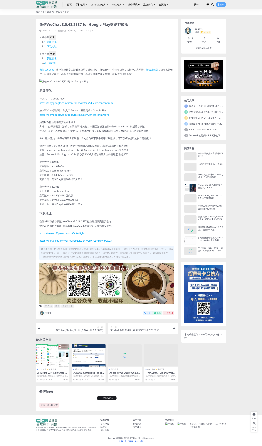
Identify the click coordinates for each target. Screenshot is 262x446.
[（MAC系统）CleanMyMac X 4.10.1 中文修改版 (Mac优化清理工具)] (161, 355)
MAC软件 (117, 4)
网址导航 (105, 430)
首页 (69, 4)
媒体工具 (114, 369)
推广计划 (137, 427)
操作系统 (133, 4)
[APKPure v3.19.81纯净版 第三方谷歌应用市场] (52, 355)
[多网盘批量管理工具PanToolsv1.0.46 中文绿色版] (190, 240)
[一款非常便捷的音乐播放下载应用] (190, 156)
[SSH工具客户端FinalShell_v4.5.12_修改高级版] (190, 177)
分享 (148, 313)
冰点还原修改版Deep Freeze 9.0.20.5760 (88, 374)
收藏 (159, 313)
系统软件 (78, 369)
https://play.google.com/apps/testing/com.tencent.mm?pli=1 (74, 114)
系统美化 (148, 4)
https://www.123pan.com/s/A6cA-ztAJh (61, 233)
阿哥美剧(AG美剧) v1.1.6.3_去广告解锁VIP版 (210, 228)
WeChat (49, 69)
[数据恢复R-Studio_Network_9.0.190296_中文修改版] (190, 219)
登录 (222, 4)
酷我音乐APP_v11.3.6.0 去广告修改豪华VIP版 (213, 117)
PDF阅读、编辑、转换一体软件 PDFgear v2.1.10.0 (210, 249)
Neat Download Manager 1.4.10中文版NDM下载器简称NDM (222, 129)
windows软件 (98, 4)
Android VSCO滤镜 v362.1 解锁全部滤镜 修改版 (123, 374)
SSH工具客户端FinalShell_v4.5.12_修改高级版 (210, 175)
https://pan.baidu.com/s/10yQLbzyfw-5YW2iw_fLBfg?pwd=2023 (75, 240)
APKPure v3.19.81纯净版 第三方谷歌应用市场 (52, 374)
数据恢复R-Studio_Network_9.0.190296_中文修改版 (210, 217)
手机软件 (80, 4)
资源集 (162, 4)
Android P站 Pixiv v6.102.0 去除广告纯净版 (210, 197)
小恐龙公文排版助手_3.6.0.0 (210, 165)
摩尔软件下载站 (130, 438)
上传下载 (42, 369)
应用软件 (52, 369)
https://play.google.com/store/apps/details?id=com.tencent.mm (76, 103)
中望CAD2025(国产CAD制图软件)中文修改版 (210, 207)
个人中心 (105, 423)
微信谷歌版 (152, 69)
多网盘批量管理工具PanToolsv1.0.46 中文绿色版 (210, 239)
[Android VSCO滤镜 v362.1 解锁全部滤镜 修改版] (125, 355)
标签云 (104, 427)
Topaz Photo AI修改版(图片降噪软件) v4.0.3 (212, 123)
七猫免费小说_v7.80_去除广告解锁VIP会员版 (213, 112)
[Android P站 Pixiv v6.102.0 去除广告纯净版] (190, 198)
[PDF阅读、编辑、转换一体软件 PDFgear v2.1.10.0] (190, 251)
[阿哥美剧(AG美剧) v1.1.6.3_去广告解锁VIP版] (190, 230)
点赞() (169, 313)
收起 (52, 37)
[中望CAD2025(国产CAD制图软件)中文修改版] (190, 209)
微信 (41, 69)
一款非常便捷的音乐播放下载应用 (210, 154)
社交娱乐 (57, 11)
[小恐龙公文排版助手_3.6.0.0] (190, 167)
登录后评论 (108, 398)
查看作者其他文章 (204, 48)
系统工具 (161, 369)
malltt (48, 312)
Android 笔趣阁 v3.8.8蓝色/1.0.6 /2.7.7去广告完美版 (217, 135)
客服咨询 (137, 423)
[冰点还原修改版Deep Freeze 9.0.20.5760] (89, 355)
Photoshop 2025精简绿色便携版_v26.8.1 (210, 186)
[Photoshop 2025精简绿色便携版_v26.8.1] (190, 188)
